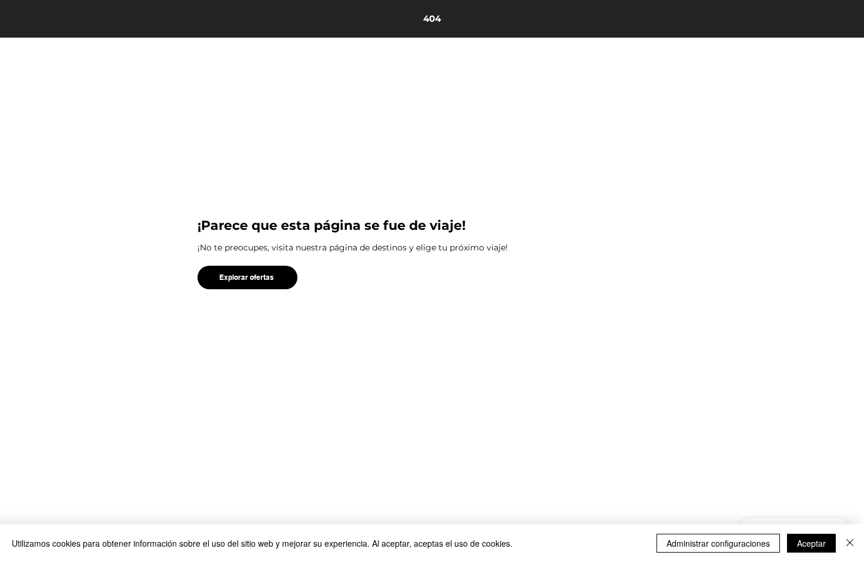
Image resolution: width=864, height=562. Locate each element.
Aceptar (811, 543)
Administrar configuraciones (718, 543)
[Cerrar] (850, 543)
